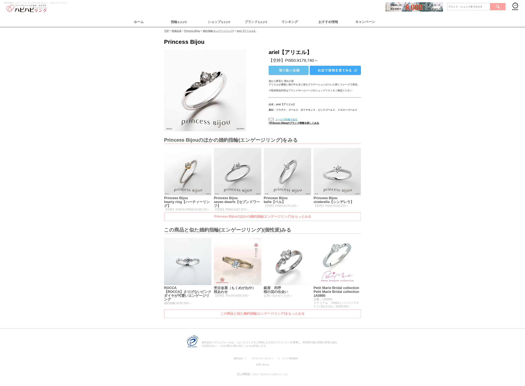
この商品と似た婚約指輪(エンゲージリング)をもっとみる (262, 313)
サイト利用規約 (290, 358)
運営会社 (238, 358)
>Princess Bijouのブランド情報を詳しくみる (294, 123)
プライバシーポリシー (262, 358)
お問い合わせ (262, 364)
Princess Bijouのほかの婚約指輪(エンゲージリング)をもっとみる (262, 216)
